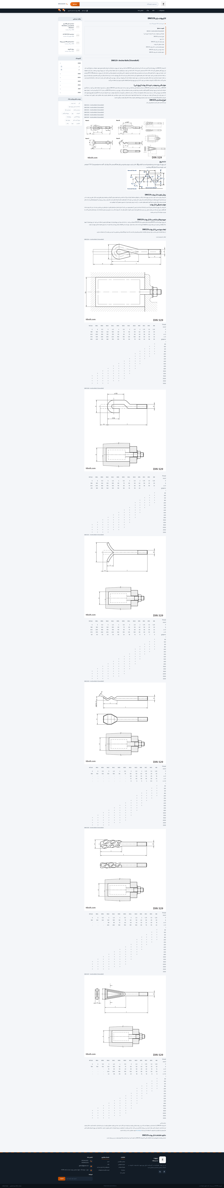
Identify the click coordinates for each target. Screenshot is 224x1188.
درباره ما (123, 1170)
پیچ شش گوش (66, 113)
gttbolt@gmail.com (84, 1166)
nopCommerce (112, 1186)
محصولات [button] (161, 11)
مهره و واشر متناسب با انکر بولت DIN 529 (155, 47)
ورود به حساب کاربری (73, 11)
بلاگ (108, 1164)
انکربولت (78, 113)
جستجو (75, 4)
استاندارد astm (77, 110)
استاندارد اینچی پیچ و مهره (74, 106)
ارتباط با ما (138, 1130)
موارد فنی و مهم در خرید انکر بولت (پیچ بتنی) (154, 34)
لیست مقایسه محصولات (103, 1170)
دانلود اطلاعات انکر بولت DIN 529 (156, 52)
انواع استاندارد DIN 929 (159, 36)
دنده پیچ (162, 39)
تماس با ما (122, 1173)
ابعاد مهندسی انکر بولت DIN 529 (156, 50)
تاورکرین (78, 123)
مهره (72, 123)
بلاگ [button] (147, 11)
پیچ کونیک (68, 117)
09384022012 (85, 1163)
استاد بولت (73, 103)
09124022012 (62, 4)
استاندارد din (68, 110)
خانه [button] (153, 11)
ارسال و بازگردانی (121, 1162)
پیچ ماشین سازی (76, 120)
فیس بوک (164, 1171)
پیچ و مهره (68, 120)
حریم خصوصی (121, 1164)
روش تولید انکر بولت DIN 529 (157, 42)
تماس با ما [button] (140, 11)
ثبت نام (84, 11)
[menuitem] (161, 11)
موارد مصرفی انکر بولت (159, 44)
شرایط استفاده (122, 1167)
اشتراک (61, 1179)
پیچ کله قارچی (77, 117)
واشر (68, 123)
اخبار (108, 1162)
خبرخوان (160, 1171)
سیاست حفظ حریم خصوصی (15, 1186)
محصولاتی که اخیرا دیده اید (103, 1167)
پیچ (72, 113)
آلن (79, 103)
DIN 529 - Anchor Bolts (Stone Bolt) (155, 31)
